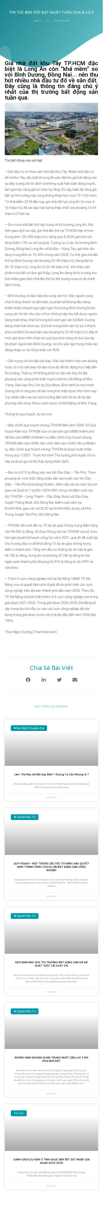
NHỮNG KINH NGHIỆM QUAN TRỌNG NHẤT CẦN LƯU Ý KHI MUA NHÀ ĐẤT (51, 1059)
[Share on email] (74, 679)
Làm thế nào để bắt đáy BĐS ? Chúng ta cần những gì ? (51, 774)
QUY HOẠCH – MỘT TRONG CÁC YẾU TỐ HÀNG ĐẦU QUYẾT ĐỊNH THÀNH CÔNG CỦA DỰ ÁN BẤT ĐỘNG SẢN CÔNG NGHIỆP (51, 867)
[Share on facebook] (28, 679)
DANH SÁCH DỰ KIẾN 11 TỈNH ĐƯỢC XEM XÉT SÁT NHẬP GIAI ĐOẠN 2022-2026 (51, 1161)
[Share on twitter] (59, 679)
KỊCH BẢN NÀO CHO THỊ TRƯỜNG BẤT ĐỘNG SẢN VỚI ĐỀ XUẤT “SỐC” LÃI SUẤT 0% (51, 964)
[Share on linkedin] (43, 679)
